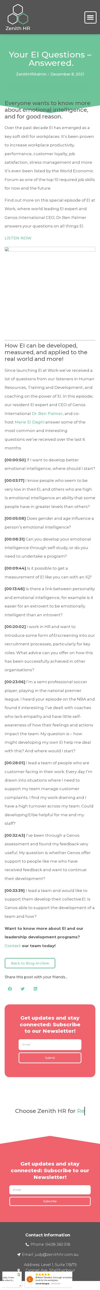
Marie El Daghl (29, 422)
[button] (90, 17)
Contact (13, 945)
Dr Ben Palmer (47, 413)
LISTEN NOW (18, 238)
